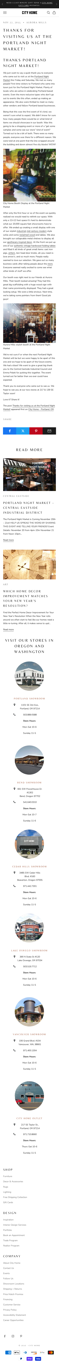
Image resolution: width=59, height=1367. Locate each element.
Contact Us (8, 1268)
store (50, 263)
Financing (7, 1299)
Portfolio (7, 1230)
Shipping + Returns (12, 1288)
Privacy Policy (10, 1309)
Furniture (7, 1176)
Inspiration (8, 1219)
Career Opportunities (13, 1320)
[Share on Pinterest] (36, 430)
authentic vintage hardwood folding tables (35, 245)
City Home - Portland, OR (41, 409)
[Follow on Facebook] (4, 1336)
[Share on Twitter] (22, 430)
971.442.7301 (30, 886)
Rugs (5, 1186)
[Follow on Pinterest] (21, 1336)
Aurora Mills (36, 22)
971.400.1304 (30, 1050)
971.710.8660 (30, 1134)
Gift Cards (8, 1202)
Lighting (7, 1192)
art (5, 584)
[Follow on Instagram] (12, 1336)
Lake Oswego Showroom (29, 950)
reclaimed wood (27, 234)
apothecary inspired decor (19, 242)
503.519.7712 (30, 966)
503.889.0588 (30, 714)
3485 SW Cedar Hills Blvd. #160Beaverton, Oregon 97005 (29, 876)
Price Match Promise (13, 1294)
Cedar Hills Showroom (29, 866)
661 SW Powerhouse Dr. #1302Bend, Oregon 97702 (29, 792)
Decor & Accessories (13, 1181)
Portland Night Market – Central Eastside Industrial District (28, 507)
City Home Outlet (29, 1118)
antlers (11, 252)
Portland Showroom (29, 698)
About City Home (11, 1262)
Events (6, 1273)
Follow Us (8, 1278)
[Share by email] (49, 430)
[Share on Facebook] (9, 430)
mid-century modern (37, 231)
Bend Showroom (29, 782)
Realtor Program (11, 1245)
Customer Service (11, 1304)
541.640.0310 (30, 802)
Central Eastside (16, 496)
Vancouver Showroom (29, 1034)
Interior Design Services (14, 1224)
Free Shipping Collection (15, 1197)
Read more (8, 539)
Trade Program (10, 1240)
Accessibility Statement (14, 1315)
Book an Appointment (14, 1235)
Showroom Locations (13, 1283)
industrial (21, 231)
